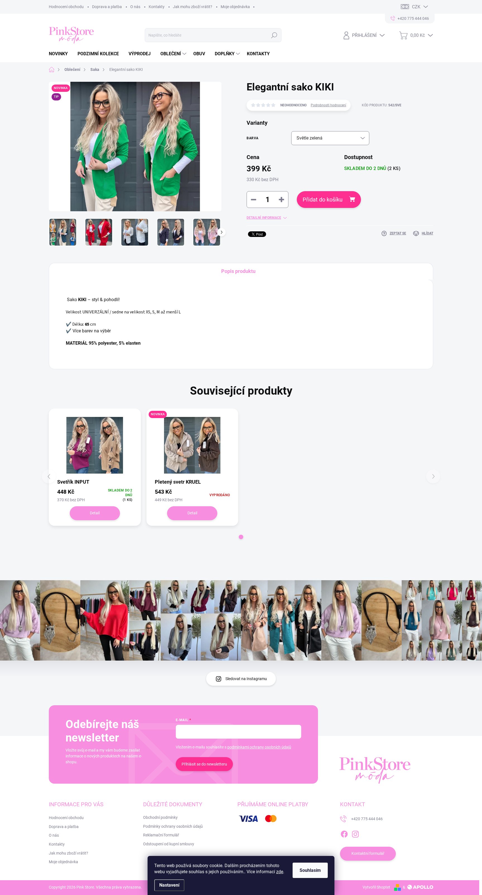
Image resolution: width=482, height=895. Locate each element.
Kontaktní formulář (367, 853)
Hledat (274, 35)
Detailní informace (264, 218)
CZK (416, 6)
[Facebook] (344, 833)
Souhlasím (310, 870)
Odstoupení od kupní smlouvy (168, 844)
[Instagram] (355, 833)
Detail (95, 513)
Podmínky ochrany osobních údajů (173, 826)
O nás (135, 6)
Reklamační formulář (161, 835)
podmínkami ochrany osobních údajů (259, 747)
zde (279, 871)
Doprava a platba (107, 6)
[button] (241, 537)
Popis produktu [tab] (238, 271)
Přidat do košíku (323, 199)
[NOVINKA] (192, 445)
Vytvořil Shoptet (376, 887)
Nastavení (169, 885)
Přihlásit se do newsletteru (204, 764)
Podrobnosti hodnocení (328, 105)
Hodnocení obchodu (66, 6)
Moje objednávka (235, 6)
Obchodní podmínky (160, 817)
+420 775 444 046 (367, 819)
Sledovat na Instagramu (246, 678)
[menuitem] (60, 53)
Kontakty (157, 6)
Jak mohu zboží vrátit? (192, 6)
